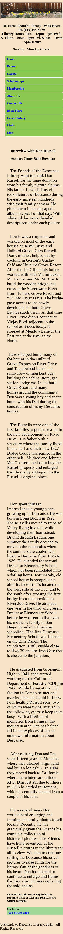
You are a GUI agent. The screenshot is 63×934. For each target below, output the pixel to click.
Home (11, 59)
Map (10, 132)
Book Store (14, 110)
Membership (15, 88)
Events (11, 66)
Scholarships (15, 81)
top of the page (18, 912)
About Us (13, 96)
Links (11, 125)
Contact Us (14, 103)
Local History (16, 118)
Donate (12, 74)
